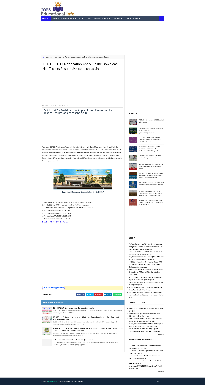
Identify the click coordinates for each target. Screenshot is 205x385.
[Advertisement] (102, 38)
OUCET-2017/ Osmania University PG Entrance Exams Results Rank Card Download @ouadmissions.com (86, 318)
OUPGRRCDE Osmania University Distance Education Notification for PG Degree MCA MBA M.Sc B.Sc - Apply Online (146, 272)
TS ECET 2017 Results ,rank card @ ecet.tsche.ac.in (73, 308)
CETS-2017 (49, 57)
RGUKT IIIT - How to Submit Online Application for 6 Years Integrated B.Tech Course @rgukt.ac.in (151, 175)
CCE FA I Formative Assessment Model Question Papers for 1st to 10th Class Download (150, 140)
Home (47, 18)
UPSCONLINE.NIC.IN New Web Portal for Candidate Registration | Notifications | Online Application (150, 193)
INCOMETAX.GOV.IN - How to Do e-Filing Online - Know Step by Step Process (151, 166)
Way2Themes (52, 381)
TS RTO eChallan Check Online (127, 18)
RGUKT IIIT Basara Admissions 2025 (94, 18)
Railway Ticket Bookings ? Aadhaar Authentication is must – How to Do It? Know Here (151, 202)
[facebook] (161, 381)
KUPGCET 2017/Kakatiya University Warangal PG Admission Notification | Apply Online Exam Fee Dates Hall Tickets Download (88, 329)
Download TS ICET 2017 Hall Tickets (55, 222)
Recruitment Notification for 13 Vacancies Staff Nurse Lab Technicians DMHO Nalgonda (149, 149)
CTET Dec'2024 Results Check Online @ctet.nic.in (73, 340)
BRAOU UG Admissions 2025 (64, 18)
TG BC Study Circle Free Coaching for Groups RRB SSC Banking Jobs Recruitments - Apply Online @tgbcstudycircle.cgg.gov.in (145, 264)
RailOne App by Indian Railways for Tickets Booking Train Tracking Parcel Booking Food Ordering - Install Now (146, 295)
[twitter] (158, 381)
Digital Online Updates (75, 381)
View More (161, 334)
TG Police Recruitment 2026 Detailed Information (145, 244)
